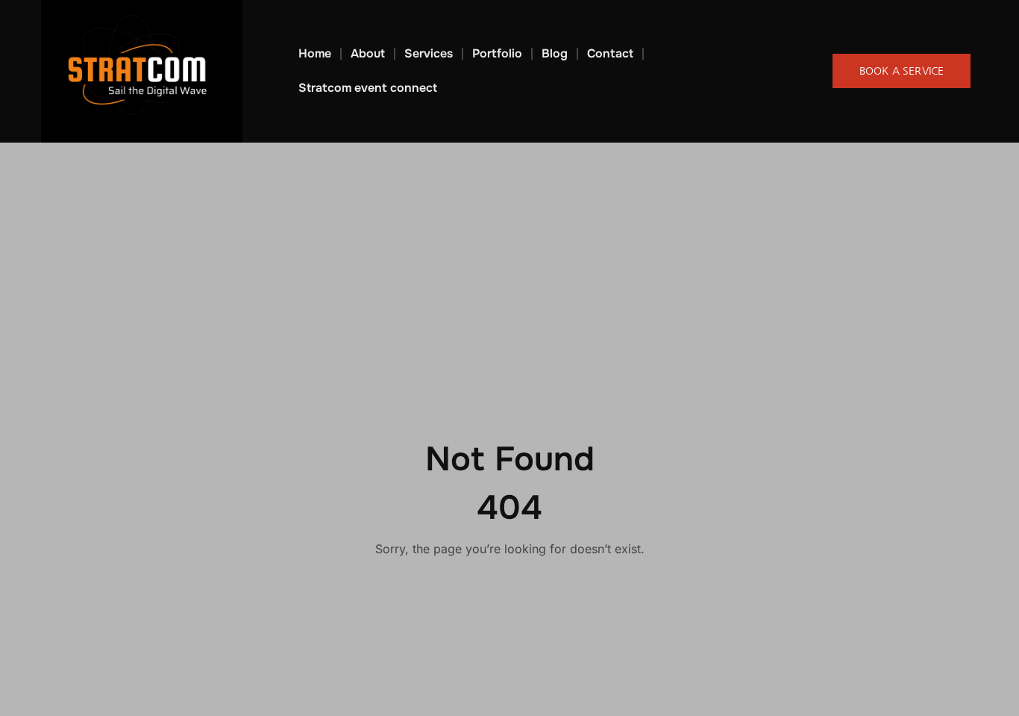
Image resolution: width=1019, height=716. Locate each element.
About (368, 53)
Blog (555, 53)
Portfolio (497, 53)
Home (314, 53)
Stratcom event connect (367, 88)
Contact (610, 53)
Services (428, 53)
